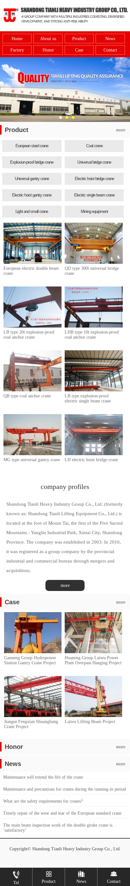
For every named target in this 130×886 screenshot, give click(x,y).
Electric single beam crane (94, 195)
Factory (17, 50)
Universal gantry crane (32, 178)
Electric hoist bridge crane (94, 178)
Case (79, 50)
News (110, 38)
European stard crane (31, 145)
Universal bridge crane (94, 162)
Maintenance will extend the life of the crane (43, 777)
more (120, 130)
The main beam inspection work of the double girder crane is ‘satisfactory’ (57, 828)
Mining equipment (94, 211)
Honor (48, 50)
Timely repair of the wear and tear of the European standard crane (62, 813)
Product (79, 38)
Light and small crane (31, 211)
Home (17, 38)
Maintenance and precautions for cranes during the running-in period (64, 789)
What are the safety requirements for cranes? (43, 801)
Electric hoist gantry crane (31, 195)
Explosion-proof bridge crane (31, 162)
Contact (110, 50)
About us (48, 38)
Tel (16, 882)
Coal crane (94, 145)
